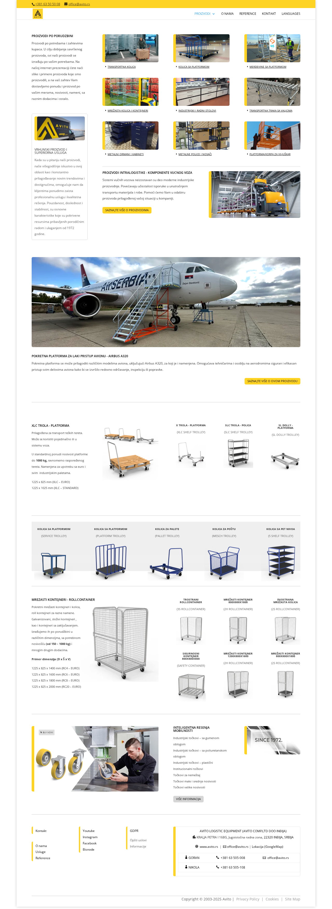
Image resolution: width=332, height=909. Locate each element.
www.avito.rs (209, 846)
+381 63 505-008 (233, 858)
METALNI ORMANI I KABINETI (126, 154)
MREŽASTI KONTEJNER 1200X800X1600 (238, 655)
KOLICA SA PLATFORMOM (193, 66)
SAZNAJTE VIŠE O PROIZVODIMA (127, 210)
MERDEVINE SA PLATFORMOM (268, 66)
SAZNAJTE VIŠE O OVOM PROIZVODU (272, 381)
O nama (227, 14)
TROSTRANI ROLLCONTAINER (191, 601)
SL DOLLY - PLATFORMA (285, 426)
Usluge (41, 852)
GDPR (134, 831)
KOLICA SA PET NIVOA (280, 529)
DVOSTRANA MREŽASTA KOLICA (285, 601)
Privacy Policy (247, 899)
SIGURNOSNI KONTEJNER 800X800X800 (191, 656)
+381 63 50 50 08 (47, 4)
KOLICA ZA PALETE (167, 529)
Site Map (292, 899)
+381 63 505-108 (233, 867)
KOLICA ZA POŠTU (224, 529)
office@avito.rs (237, 846)
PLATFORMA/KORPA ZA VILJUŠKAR (270, 154)
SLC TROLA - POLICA (238, 425)
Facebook (89, 843)
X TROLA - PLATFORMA (191, 425)
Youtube (89, 831)
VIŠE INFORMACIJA (188, 799)
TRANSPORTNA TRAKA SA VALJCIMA (271, 110)
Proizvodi (202, 14)
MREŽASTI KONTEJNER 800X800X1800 (238, 601)
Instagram (90, 837)
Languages (291, 14)
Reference (247, 14)
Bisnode (88, 849)
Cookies (272, 899)
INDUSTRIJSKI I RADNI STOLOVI (197, 110)
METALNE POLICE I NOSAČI (195, 154)
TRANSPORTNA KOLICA (122, 66)
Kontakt (269, 14)
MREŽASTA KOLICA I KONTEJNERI (128, 110)
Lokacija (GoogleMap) (267, 846)
